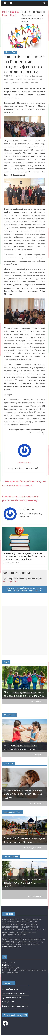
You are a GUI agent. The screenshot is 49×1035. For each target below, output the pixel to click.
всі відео (37, 701)
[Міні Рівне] (5, 3)
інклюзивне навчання (14, 79)
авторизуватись (10, 581)
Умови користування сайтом (15, 1006)
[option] (24, 682)
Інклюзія (27, 79)
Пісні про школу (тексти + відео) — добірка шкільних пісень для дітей (24, 694)
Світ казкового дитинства (13, 993)
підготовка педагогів (20, 83)
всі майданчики (33, 847)
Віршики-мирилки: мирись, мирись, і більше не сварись (20, 747)
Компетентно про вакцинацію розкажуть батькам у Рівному (21, 498)
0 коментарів (37, 76)
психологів (33, 83)
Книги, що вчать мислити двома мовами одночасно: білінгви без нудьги (23, 794)
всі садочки (36, 896)
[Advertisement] (24, 630)
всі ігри (38, 754)
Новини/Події (10, 52)
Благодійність (8, 1001)
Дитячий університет (11, 997)
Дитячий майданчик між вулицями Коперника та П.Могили (24, 840)
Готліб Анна (23, 76)
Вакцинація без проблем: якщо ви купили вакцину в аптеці (24, 483)
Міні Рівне (6, 965)
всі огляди (36, 803)
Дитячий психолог (10, 989)
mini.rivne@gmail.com (11, 946)
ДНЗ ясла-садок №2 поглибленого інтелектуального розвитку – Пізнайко (23, 882)
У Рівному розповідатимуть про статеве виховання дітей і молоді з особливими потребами (24, 556)
